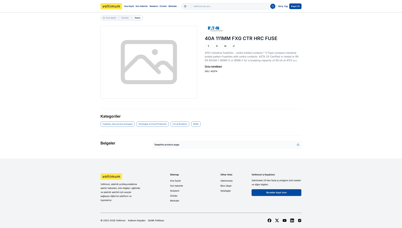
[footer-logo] (124, 176)
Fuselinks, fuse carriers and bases (118, 124)
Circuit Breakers (180, 124)
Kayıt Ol (295, 6)
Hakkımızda (226, 180)
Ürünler (163, 6)
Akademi (153, 6)
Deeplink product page (167, 144)
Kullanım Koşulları (136, 220)
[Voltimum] (111, 6)
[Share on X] (216, 46)
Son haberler (142, 6)
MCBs (195, 124)
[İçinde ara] (186, 6)
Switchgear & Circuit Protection (153, 124)
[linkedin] (292, 220)
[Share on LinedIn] (225, 46)
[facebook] (269, 220)
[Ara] (272, 6)
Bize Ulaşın (226, 185)
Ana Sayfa (129, 6)
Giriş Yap (283, 6)
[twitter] (277, 220)
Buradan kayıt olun (276, 192)
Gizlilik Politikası (156, 220)
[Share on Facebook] (208, 46)
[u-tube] (284, 220)
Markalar (172, 6)
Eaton (137, 17)
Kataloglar (225, 190)
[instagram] (300, 220)
